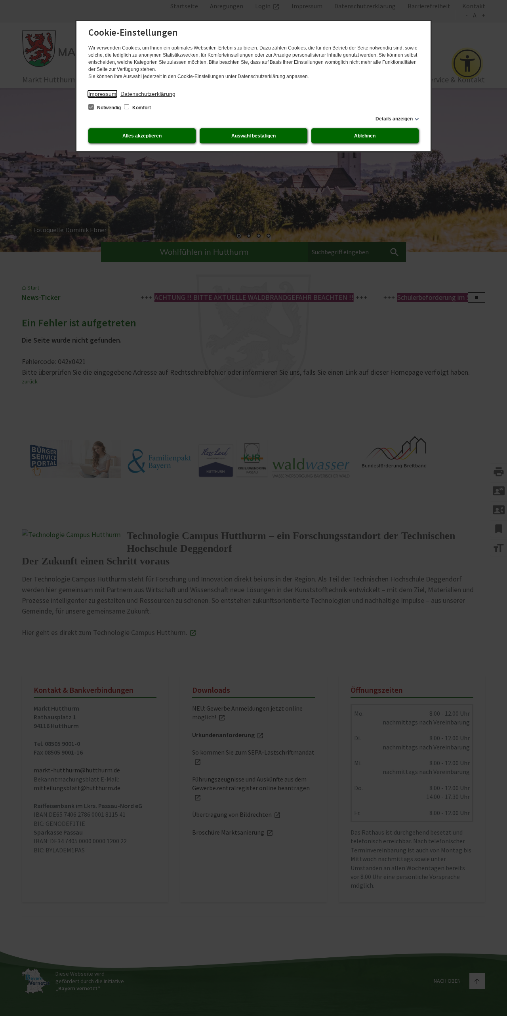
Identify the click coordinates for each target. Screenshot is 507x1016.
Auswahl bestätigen (253, 136)
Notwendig (109, 108)
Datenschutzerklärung (147, 94)
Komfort (141, 108)
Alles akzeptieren (142, 136)
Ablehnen (364, 136)
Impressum (102, 94)
